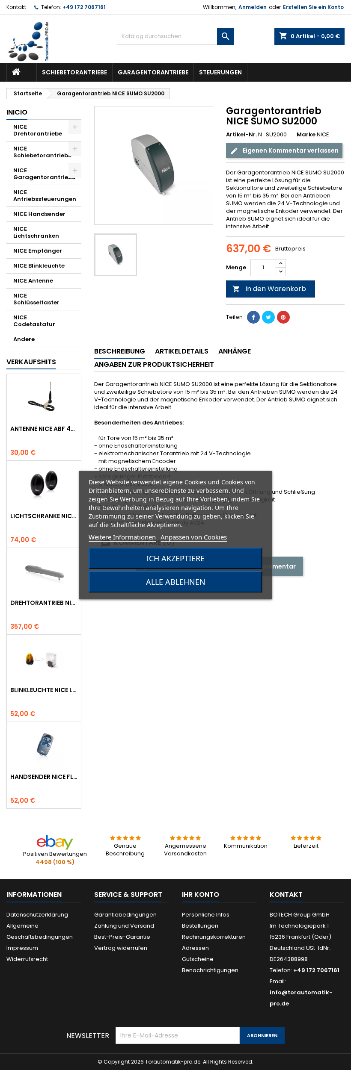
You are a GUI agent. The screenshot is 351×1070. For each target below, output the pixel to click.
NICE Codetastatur (34, 320)
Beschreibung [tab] (119, 351)
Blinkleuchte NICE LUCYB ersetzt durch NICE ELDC (43, 690)
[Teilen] (253, 317)
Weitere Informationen (122, 537)
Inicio (16, 112)
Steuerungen (220, 72)
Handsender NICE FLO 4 (43, 776)
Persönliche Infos (205, 915)
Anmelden (252, 7)
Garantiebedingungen (125, 915)
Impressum (22, 948)
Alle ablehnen (175, 582)
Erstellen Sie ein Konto (313, 7)
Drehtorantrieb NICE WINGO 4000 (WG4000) (43, 602)
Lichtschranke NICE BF (43, 516)
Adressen (195, 948)
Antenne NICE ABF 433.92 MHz (43, 428)
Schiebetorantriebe (74, 72)
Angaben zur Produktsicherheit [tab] (154, 364)
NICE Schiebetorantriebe (42, 151)
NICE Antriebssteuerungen (44, 195)
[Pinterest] (283, 317)
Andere (24, 339)
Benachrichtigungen (210, 970)
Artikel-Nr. (241, 135)
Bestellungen (200, 926)
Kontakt (16, 7)
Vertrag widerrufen (120, 948)
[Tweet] (268, 317)
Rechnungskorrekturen (214, 937)
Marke (306, 135)
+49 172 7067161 (84, 7)
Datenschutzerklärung (37, 915)
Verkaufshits (31, 362)
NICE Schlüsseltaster (36, 299)
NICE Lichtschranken (36, 232)
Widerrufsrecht (27, 959)
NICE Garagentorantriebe (44, 173)
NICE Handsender (39, 214)
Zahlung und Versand (124, 926)
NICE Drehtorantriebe (37, 130)
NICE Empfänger (37, 251)
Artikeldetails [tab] (181, 351)
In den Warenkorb (269, 289)
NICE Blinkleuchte (39, 266)
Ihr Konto (200, 894)
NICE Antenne (33, 281)
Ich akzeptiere (175, 558)
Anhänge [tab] (234, 351)
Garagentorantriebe (153, 72)
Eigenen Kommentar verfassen (290, 150)
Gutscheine (198, 959)
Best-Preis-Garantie (122, 937)
